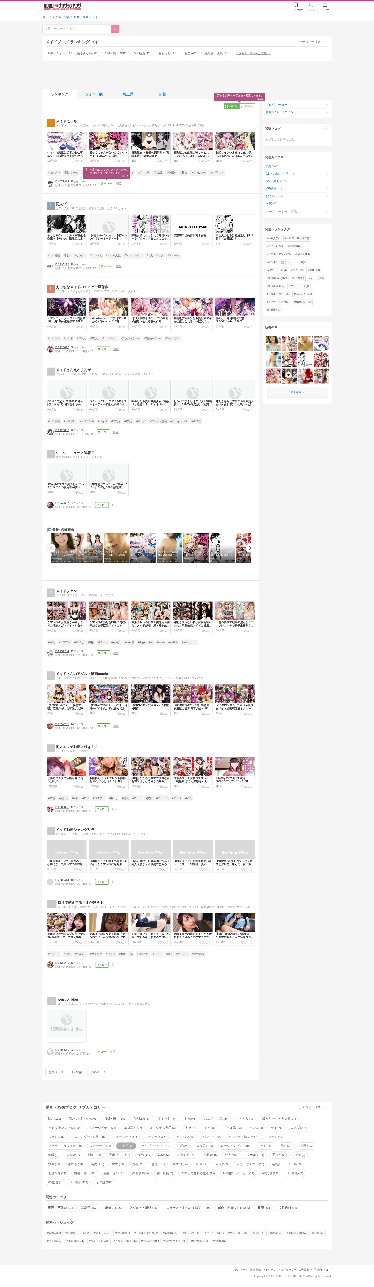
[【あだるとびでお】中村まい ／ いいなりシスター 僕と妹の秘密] (321, 376)
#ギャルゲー (172, 338)
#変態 (51, 798)
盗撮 (158, 1164)
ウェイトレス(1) (299, 286)
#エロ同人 (96, 255)
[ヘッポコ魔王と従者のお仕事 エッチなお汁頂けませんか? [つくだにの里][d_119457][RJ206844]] (321, 343)
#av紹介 (116, 642)
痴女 (117, 1164)
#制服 (91, 642)
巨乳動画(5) (295, 246)
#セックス (80, 255)
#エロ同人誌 (113, 255)
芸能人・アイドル (287, 1164)
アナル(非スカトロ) (64, 1127)
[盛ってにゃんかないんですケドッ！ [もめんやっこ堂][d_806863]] (289, 359)
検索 (117, 28)
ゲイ (276, 1127)
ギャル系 (232, 1127)
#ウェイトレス (178, 421)
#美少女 (63, 798)
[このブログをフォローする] (106, 183)
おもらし (167, 53)
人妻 (306, 1145)
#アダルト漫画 (158, 421)
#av (151, 642)
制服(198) (315, 270)
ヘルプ (327, 1269)
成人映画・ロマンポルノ (244, 1155)
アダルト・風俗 (144, 1207)
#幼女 (188, 798)
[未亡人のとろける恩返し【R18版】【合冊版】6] (305, 359)
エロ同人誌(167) (277, 278)
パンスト (211, 1136)
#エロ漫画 (54, 255)
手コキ (279, 1155)
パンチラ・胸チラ (243, 1136)
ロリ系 (204, 1145)
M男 (54, 53)
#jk (131, 954)
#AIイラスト (217, 172)
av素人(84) (274, 238)
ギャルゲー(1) (276, 262)
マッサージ (100, 1145)
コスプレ (299, 1127)
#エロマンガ (87, 421)
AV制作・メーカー (238, 1173)
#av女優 (129, 642)
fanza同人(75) (303, 301)
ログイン (311, 9)
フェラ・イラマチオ (64, 1145)
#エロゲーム (109, 338)
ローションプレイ (235, 1145)
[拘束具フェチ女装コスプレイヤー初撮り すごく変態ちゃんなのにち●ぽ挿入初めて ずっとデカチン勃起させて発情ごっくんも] (321, 359)
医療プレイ (119, 1155)
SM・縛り (115, 53)
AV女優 (270, 1173)
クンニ (256, 1127)
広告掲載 (303, 1269)
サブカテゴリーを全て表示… (253, 53)
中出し (265, 1145)
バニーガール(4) (277, 270)
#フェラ (137, 798)
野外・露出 (84, 1173)
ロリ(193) (298, 278)
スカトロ (56, 1136)
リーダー (295, 9)
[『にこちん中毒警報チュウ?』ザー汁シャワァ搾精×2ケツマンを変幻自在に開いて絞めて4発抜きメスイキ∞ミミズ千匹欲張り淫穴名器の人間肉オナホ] (273, 376)
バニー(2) (298, 270)
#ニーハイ (182, 954)
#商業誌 (196, 421)
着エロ (180, 1164)
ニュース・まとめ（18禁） (187, 1207)
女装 (143, 1155)
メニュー (325, 9)
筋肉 (201, 1164)
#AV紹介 (171, 172)
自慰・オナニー (250, 1164)
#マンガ (141, 421)
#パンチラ (54, 954)
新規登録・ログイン (280, 112)
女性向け (288, 1207)
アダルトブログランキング (62, 6)
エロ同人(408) (303, 293)
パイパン (185, 1136)
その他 (103, 1182)
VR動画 (142, 53)
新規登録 (255, 1269)
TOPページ (241, 1269)
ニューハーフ (124, 1136)
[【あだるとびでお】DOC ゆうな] (289, 343)
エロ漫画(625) (276, 286)
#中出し (79, 642)
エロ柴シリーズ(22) (297, 238)
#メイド (68, 338)
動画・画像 (60, 1207)
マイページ (269, 1269)
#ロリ (85, 798)
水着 (53, 1164)
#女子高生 (96, 954)
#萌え (169, 954)
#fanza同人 (173, 255)
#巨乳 (51, 642)
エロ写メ (132, 1127)
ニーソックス (156, 1136)
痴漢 (137, 1164)
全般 (72, 1155)
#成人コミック (154, 255)
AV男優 (295, 1173)
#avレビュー (189, 642)
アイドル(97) (275, 246)
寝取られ (186, 1155)
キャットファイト (200, 1127)
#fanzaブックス (133, 255)
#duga (141, 642)
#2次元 (94, 338)
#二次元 (157, 172)
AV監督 (55, 1182)
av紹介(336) (303, 254)
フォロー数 (94, 94)
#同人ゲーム (71, 172)
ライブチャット (154, 1145)
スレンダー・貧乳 (89, 1136)
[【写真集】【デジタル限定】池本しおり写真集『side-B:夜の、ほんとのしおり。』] (305, 343)
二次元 (88, 1207)
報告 (119, 183)
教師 (299, 1155)
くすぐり (244, 1118)
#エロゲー (54, 338)
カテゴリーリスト (311, 41)
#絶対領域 (198, 954)
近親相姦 (56, 1173)
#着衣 (183, 172)
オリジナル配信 (163, 1127)
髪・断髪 (164, 1173)
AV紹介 (79, 1182)
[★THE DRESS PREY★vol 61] (305, 376)
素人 (221, 1164)
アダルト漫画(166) (278, 293)
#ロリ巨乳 (143, 954)
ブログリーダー (277, 104)
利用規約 (316, 1269)
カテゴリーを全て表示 (281, 211)
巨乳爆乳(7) (274, 309)
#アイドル (162, 798)
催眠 (52, 1155)
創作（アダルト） (233, 1207)
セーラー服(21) (299, 262)
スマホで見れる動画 (197, 1173)
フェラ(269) (317, 278)
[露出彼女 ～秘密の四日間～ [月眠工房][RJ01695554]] (289, 376)
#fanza (161, 642)
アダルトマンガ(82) (279, 254)
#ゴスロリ (143, 172)
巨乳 (209, 1155)
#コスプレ (54, 172)
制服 (94, 1155)
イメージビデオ (102, 1127)
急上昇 (128, 94)
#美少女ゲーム (152, 338)
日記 (264, 1207)
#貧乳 (149, 798)
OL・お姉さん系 (82, 53)
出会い (113, 1207)
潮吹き (75, 1164)
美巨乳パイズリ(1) (278, 301)
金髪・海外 (113, 1173)
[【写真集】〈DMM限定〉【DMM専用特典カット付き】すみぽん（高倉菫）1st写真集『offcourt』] (273, 359)
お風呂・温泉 (216, 53)
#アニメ (176, 798)
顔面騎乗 (140, 1173)
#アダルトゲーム (130, 338)
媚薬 (163, 1155)
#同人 (67, 255)
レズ (181, 1145)
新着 (162, 94)
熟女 (97, 1164)
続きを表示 (297, 392)
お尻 (189, 53)
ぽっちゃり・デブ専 (278, 1118)
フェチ (276, 1136)
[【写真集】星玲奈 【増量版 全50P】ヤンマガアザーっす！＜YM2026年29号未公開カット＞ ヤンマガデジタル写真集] (273, 343)
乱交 (285, 1145)
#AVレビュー (198, 172)
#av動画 (173, 642)
